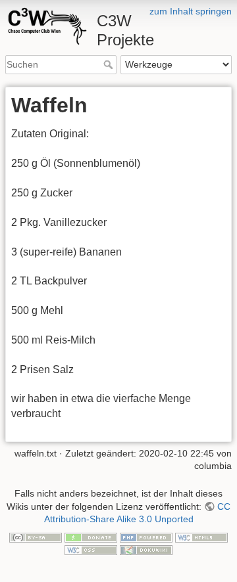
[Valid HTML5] (201, 536)
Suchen (109, 64)
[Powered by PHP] (146, 536)
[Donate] (91, 536)
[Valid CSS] (91, 550)
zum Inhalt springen (190, 11)
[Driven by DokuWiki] (146, 550)
